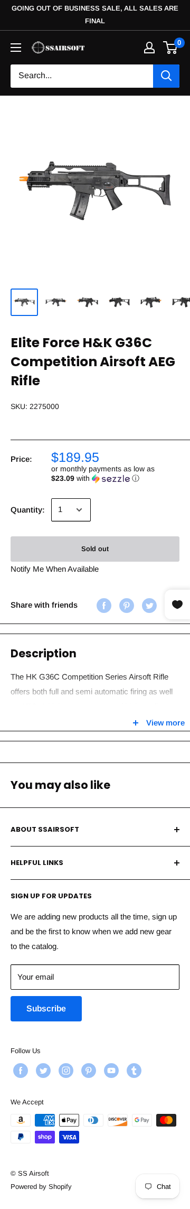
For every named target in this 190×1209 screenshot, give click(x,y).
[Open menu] (16, 47)
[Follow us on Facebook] (19, 1070)
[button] (115, 473)
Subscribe (46, 1008)
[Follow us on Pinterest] (87, 1070)
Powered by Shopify (41, 1187)
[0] (170, 47)
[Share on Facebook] (102, 605)
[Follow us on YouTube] (110, 1070)
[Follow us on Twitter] (42, 1070)
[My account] (149, 47)
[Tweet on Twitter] (148, 605)
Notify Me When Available (55, 568)
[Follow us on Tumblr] (132, 1070)
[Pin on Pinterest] (125, 605)
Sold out (95, 549)
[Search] (166, 76)
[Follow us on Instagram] (64, 1070)
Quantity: (28, 509)
